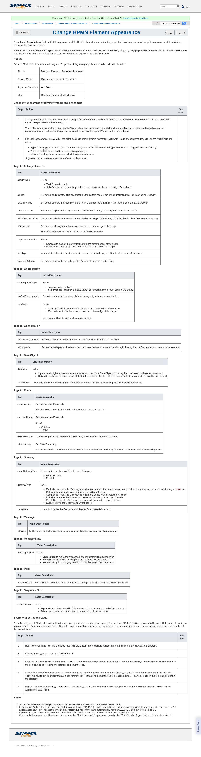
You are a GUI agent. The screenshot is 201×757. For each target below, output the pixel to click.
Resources (76, 6)
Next (181, 34)
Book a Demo (198, 726)
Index (17, 23)
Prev (170, 34)
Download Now (134, 6)
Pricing (51, 6)
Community (119, 6)
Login (187, 7)
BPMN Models (47, 23)
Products (39, 6)
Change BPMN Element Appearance (106, 23)
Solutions (105, 6)
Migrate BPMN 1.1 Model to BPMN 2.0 (73, 23)
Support (63, 6)
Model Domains (31, 23)
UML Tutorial (91, 6)
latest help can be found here (135, 18)
